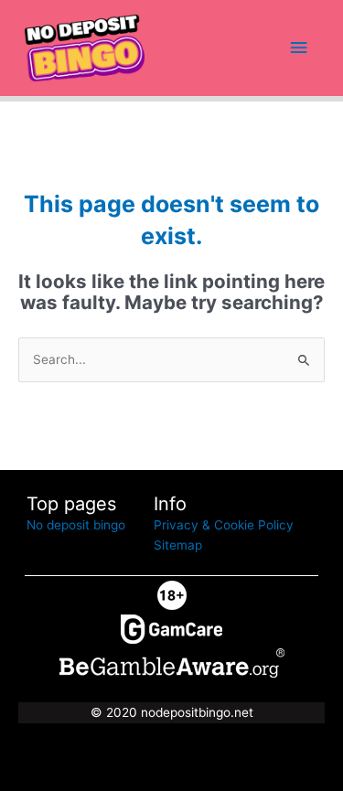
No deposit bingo (76, 525)
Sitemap (178, 545)
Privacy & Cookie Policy (224, 525)
